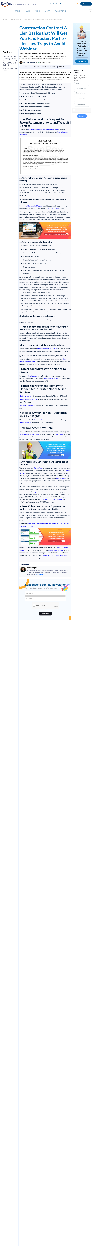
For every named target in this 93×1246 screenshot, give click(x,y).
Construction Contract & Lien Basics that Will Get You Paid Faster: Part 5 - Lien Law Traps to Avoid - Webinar (36, 19)
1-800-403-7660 (55, 4)
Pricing (37, 11)
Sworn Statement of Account (33, 206)
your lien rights (61, 478)
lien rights (59, 434)
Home (4, 19)
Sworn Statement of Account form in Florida (43, 130)
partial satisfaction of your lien (52, 499)
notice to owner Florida (52, 378)
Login (77, 4)
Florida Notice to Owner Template (54, 555)
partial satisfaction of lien (44, 492)
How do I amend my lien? (10, 69)
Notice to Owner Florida (28, 399)
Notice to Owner (54, 208)
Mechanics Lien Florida (27, 405)
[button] (16, 11)
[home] (7, 4)
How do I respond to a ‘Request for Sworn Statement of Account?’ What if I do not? (10, 61)
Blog (8, 19)
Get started (86, 4)
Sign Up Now (81, 61)
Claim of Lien (38, 468)
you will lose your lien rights (29, 434)
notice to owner (32, 376)
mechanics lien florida (55, 550)
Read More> (39, 574)
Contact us (67, 4)
